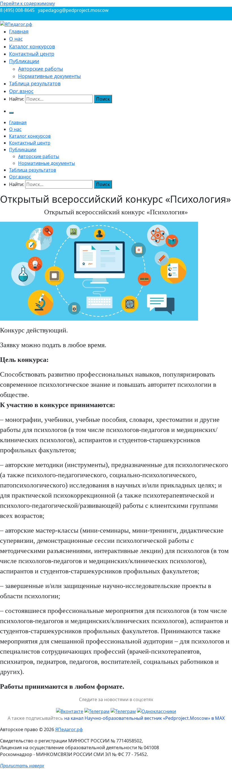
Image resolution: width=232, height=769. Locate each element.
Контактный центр (31, 53)
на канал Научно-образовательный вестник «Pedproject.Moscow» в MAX (144, 718)
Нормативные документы (49, 76)
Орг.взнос (21, 91)
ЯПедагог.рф (69, 729)
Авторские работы (40, 68)
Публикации (24, 61)
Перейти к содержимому (27, 3)
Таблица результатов (35, 83)
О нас (16, 38)
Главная (19, 31)
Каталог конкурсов (32, 46)
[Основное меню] (11, 113)
